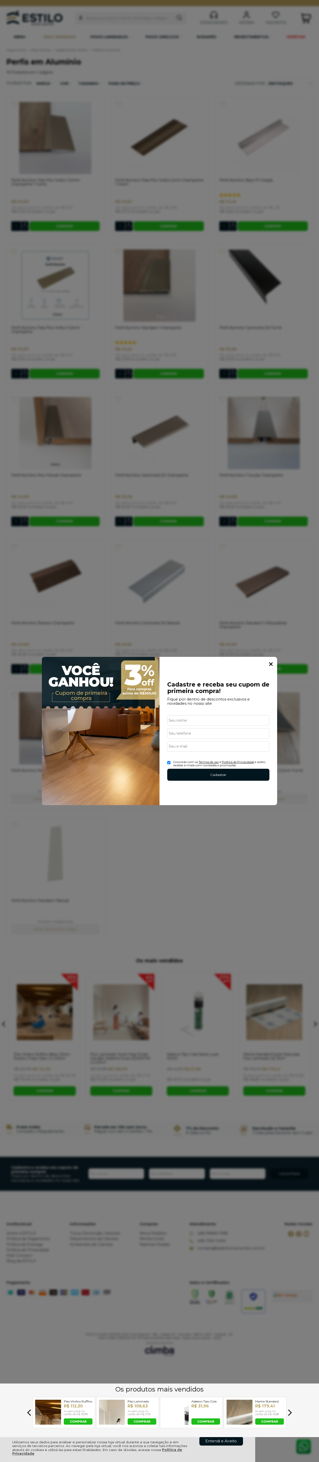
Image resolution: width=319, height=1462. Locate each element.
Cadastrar (218, 775)
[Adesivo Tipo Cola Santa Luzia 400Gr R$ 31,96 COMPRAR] (176, 1423)
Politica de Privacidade (238, 762)
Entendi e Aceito (221, 1441)
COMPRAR (78, 1421)
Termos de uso (209, 762)
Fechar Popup (270, 664)
